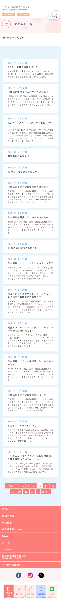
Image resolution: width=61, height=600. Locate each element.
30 (26, 492)
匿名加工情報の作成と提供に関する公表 (14, 557)
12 (53, 486)
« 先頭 (9, 486)
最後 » (45, 492)
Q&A (5, 536)
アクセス (7, 542)
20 (19, 492)
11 (46, 486)
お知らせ (7, 549)
